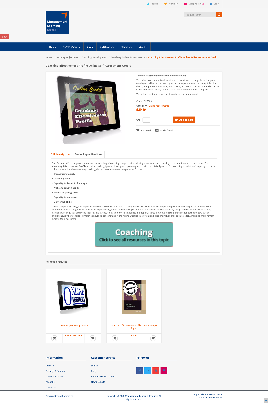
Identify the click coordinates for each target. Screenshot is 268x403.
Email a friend (166, 130)
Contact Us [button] (107, 46)
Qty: (138, 119)
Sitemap (50, 365)
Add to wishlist (147, 130)
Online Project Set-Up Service (73, 325)
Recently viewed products (104, 376)
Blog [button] (90, 46)
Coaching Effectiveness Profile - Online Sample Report (134, 327)
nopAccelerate (215, 397)
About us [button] (126, 46)
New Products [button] (71, 46)
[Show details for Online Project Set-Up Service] (73, 296)
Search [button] (143, 46)
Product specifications (88, 154)
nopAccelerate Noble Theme (208, 394)
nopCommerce (65, 395)
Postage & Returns (55, 371)
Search (94, 365)
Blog (93, 371)
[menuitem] (52, 46)
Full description (60, 154)
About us (50, 381)
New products (98, 381)
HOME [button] (52, 46)
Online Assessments (159, 105)
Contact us (51, 387)
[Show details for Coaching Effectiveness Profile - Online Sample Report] (134, 296)
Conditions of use (54, 376)
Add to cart (186, 119)
